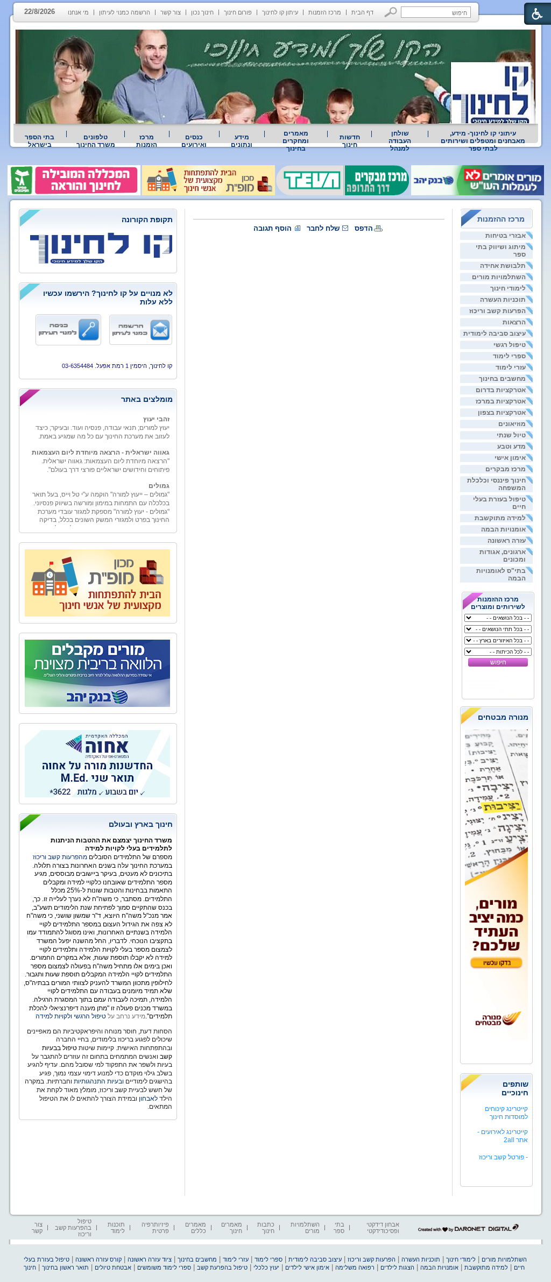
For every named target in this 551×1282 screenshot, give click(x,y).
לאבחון (148, 1098)
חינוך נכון (202, 12)
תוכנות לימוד (116, 1227)
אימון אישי (510, 458)
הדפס (364, 228)
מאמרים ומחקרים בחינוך (295, 141)
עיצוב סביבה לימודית (494, 333)
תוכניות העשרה (503, 299)
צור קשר (170, 12)
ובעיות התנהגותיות (98, 1081)
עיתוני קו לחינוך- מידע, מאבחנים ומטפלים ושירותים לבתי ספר (483, 141)
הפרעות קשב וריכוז (497, 311)
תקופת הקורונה (147, 219)
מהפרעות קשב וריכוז (61, 857)
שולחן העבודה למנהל (399, 141)
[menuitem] (483, 141)
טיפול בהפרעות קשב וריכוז (73, 1227)
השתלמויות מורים (499, 277)
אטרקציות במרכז (501, 401)
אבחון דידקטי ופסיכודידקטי (382, 1227)
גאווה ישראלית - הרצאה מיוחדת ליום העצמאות (100, 445)
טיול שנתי (511, 435)
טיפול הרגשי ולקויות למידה (71, 1016)
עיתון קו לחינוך (280, 12)
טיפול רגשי (509, 345)
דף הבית (362, 12)
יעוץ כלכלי (266, 1267)
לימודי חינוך (508, 288)
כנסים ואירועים (194, 140)
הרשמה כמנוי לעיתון (124, 12)
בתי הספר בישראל (39, 140)
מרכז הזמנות (324, 12)
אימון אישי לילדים (307, 1267)
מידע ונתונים (241, 140)
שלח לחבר (323, 228)
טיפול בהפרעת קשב (222, 1267)
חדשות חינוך (350, 140)
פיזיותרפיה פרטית (155, 1227)
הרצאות (514, 322)
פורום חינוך (238, 12)
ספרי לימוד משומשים (164, 1267)
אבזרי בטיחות (505, 235)
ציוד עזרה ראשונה (150, 1259)
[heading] (98, 220)
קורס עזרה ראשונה (98, 1259)
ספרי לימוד (509, 356)
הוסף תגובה (272, 228)
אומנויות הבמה (503, 529)
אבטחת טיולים (113, 1267)
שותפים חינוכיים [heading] (514, 1088)
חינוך (30, 1267)
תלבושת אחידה (503, 266)
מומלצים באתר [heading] (147, 399)
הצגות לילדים (397, 1267)
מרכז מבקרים (505, 469)
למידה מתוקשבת (500, 518)
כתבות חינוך (265, 1227)
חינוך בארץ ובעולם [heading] (141, 824)
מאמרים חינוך (231, 1227)
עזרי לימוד (511, 367)
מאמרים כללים (195, 1227)
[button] (391, 12)
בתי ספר (339, 1227)
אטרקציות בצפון (502, 412)
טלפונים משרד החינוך (95, 140)
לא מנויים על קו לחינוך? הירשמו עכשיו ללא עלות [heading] (108, 297)
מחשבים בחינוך (502, 379)
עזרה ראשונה (507, 540)
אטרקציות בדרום (501, 390)
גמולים (159, 479)
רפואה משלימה (355, 1267)
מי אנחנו (78, 12)
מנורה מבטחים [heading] (503, 717)
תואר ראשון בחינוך (65, 1267)
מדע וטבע (511, 446)
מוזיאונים (512, 424)
